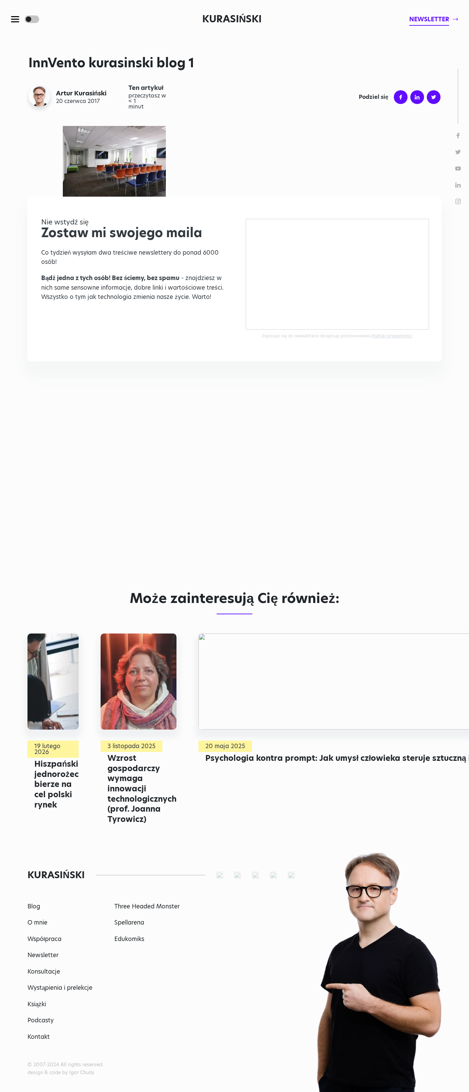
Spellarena (129, 922)
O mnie (37, 922)
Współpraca (44, 939)
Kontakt (38, 1037)
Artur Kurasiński (81, 93)
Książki (36, 1004)
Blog (33, 906)
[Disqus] (234, 480)
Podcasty (40, 1020)
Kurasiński (232, 19)
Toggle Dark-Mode (32, 19)
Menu (15, 19)
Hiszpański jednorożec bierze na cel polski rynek (56, 784)
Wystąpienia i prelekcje (59, 988)
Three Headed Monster (147, 906)
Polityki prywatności (392, 336)
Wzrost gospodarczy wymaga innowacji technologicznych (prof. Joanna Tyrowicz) (141, 789)
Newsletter (42, 955)
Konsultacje (43, 971)
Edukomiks (129, 939)
